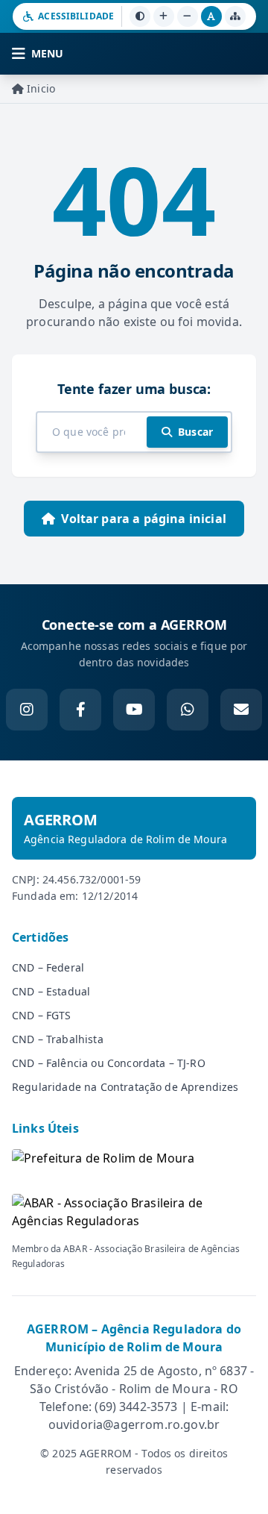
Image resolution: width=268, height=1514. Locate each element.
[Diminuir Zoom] (187, 16)
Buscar (195, 432)
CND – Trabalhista (57, 1039)
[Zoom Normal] (211, 16)
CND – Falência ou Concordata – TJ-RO (108, 1063)
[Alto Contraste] (140, 16)
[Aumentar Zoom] (163, 16)
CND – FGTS (41, 1015)
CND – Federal (48, 967)
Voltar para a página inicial (143, 518)
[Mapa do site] (235, 16)
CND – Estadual (51, 991)
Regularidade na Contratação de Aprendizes (125, 1087)
